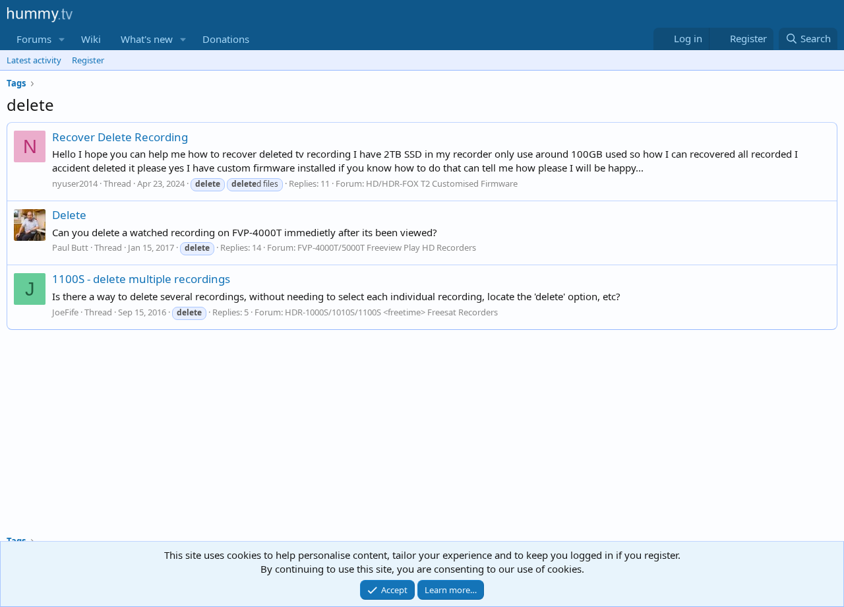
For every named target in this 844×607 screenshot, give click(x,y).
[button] (62, 39)
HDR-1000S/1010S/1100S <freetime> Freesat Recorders (391, 312)
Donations (225, 39)
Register (88, 60)
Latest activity (34, 60)
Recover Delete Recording (120, 136)
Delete (69, 214)
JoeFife (65, 312)
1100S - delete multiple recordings (141, 278)
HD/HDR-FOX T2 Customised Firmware (442, 183)
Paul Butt (70, 247)
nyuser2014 (75, 183)
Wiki (91, 39)
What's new (147, 39)
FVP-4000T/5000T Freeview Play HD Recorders (386, 247)
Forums (33, 39)
